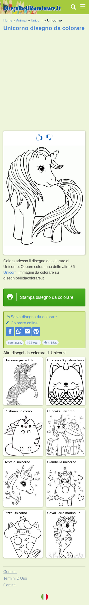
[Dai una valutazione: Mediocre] (49, 137)
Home (7, 20)
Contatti (9, 585)
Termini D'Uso (15, 578)
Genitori (10, 572)
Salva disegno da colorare (34, 317)
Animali (21, 20)
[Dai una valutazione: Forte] (39, 137)
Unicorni (37, 20)
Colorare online (24, 323)
